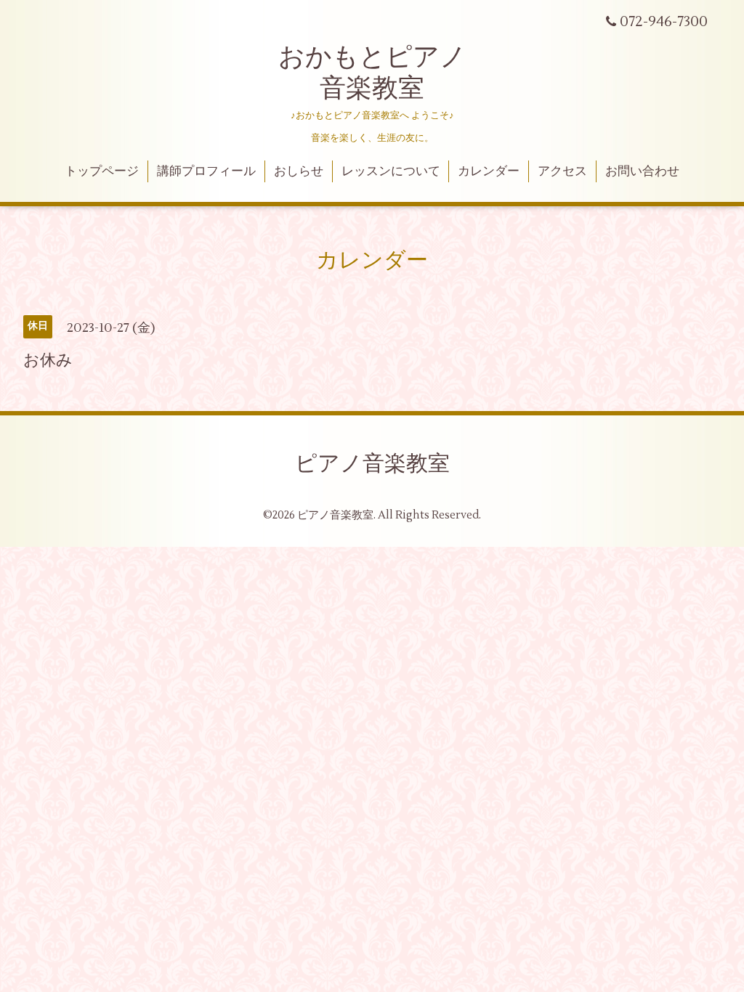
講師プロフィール (206, 171)
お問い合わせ (642, 171)
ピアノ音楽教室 (372, 464)
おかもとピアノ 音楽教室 (372, 73)
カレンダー (488, 171)
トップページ (102, 171)
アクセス (562, 171)
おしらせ (298, 171)
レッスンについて (390, 171)
